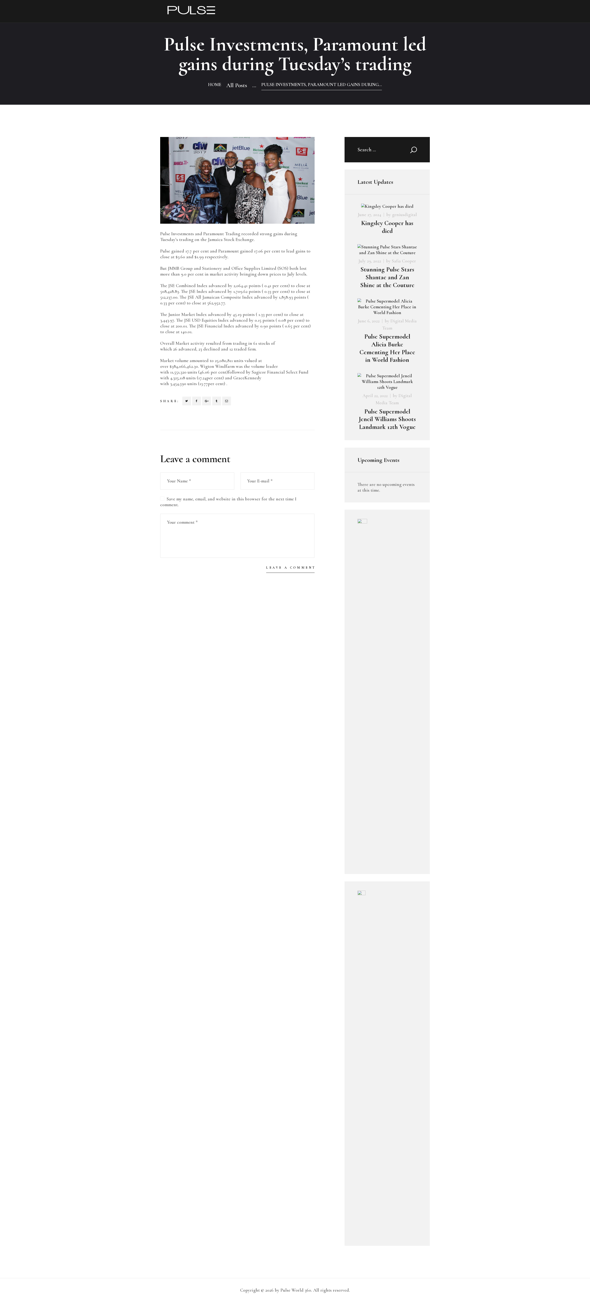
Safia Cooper (404, 261)
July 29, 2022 (369, 261)
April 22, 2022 (375, 395)
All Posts (236, 85)
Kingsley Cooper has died (387, 227)
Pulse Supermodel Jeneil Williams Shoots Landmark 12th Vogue (387, 419)
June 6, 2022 (369, 321)
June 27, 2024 (369, 214)
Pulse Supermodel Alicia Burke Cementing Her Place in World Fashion (387, 348)
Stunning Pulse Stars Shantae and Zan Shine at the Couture (387, 277)
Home (214, 84)
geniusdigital (404, 214)
